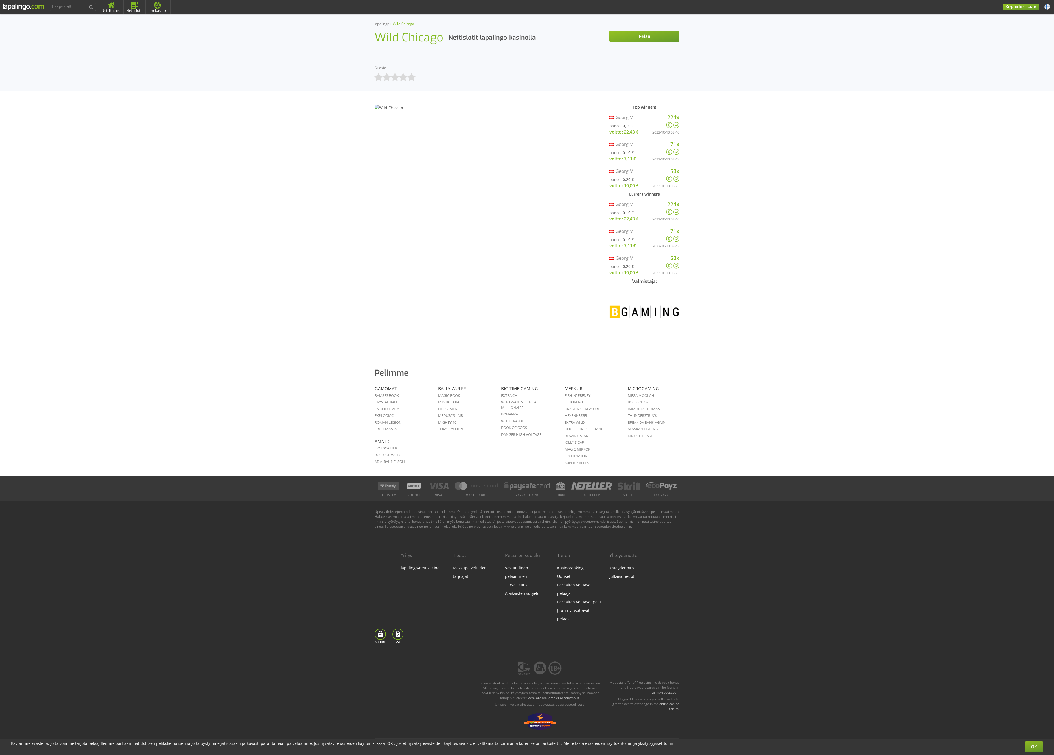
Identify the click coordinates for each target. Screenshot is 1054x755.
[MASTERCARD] (477, 486)
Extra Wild (575, 422)
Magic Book (449, 395)
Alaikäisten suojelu (522, 593)
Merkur (573, 389)
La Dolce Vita (387, 408)
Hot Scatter (386, 448)
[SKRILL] (629, 486)
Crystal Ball (386, 402)
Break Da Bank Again (647, 422)
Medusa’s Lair (450, 415)
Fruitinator (576, 455)
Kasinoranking (570, 567)
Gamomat (386, 389)
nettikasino (650, 521)
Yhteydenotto (621, 567)
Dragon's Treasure (582, 408)
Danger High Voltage (521, 434)
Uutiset (563, 576)
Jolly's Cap (574, 442)
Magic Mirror (577, 449)
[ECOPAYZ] (661, 486)
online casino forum (669, 706)
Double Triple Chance (585, 428)
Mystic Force (450, 402)
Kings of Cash (641, 435)
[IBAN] (560, 486)
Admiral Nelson (390, 461)
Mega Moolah (641, 395)
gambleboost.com (665, 692)
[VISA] (438, 486)
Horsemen (448, 408)
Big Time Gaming (519, 389)
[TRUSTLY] (388, 486)
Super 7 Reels (577, 462)
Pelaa (644, 36)
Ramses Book (387, 395)
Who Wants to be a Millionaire (518, 405)
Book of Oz (638, 402)
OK (1034, 747)
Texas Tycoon (450, 428)
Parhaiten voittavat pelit (579, 601)
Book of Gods (514, 427)
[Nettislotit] (644, 315)
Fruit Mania (386, 428)
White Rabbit (513, 420)
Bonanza (509, 414)
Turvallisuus (516, 584)
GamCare (533, 697)
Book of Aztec (388, 454)
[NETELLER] (591, 486)
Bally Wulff (452, 389)
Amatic (382, 442)
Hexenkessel (576, 415)
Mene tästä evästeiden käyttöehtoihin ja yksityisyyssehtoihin (619, 743)
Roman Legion (388, 422)
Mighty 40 (447, 422)
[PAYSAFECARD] (527, 486)
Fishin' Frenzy (577, 395)
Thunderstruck (642, 415)
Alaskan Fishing (643, 428)
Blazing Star (576, 435)
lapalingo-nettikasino (420, 567)
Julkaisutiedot (621, 576)
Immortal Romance (646, 408)
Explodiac (384, 415)
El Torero (574, 402)
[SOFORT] (414, 486)
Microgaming (643, 389)
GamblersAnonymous (562, 697)
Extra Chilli (512, 395)
